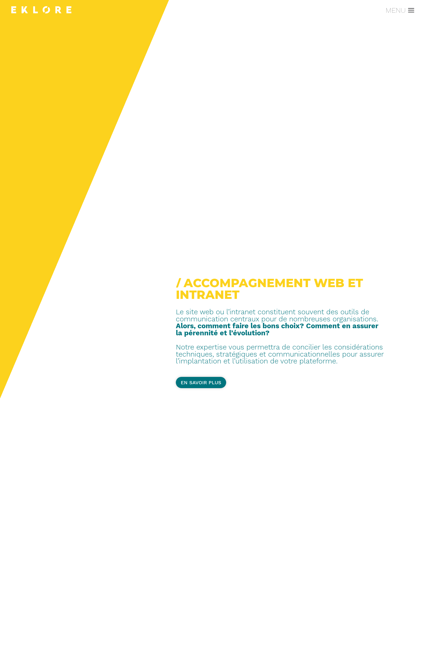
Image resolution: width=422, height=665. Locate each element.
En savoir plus (201, 382)
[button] (410, 11)
